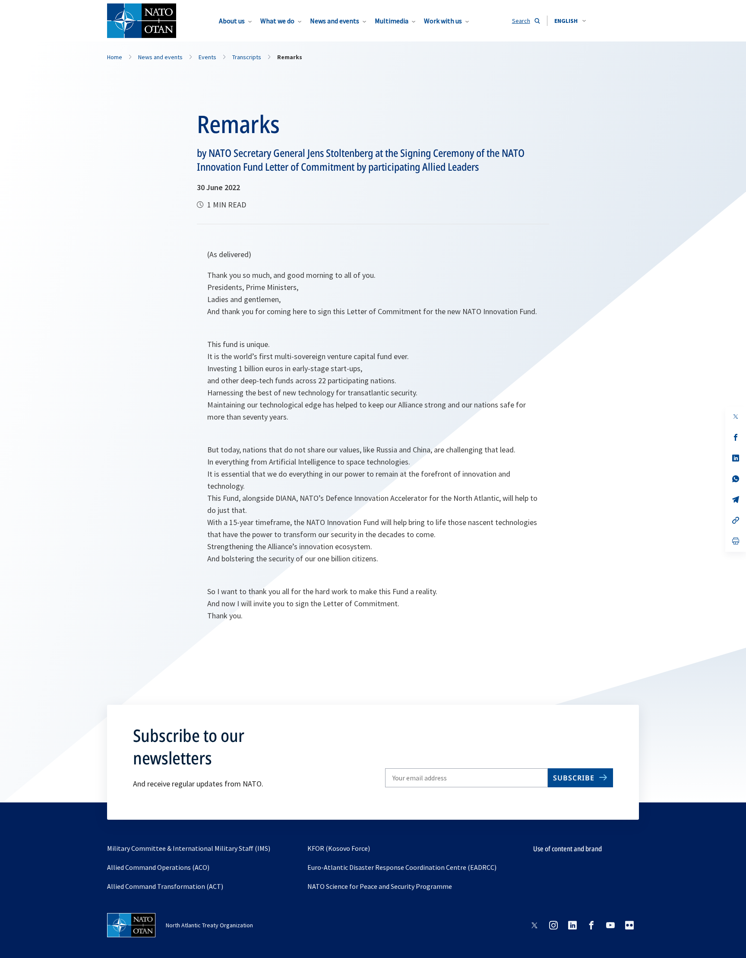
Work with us (443, 20)
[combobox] (570, 21)
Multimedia (391, 20)
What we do (277, 20)
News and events (334, 20)
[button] (570, 21)
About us (232, 20)
